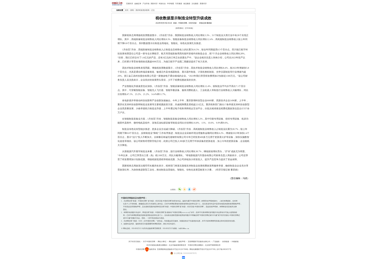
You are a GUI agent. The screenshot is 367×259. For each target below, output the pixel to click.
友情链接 (225, 242)
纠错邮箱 (235, 242)
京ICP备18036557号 (223, 249)
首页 (126, 10)
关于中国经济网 (149, 242)
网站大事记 (162, 242)
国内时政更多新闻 (142, 10)
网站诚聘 (172, 242)
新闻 (132, 10)
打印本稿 (189, 28)
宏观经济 (129, 4)
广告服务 (216, 242)
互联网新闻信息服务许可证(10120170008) (172, 249)
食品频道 (186, 4)
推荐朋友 (179, 28)
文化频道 (195, 4)
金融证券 (137, 4)
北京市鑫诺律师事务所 (177, 245)
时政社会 (162, 4)
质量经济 (203, 4)
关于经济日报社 (134, 242)
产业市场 (145, 4)
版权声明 (181, 242)
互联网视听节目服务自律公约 (199, 242)
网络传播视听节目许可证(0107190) (203, 249)
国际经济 (154, 4)
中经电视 (170, 4)
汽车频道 (178, 4)
